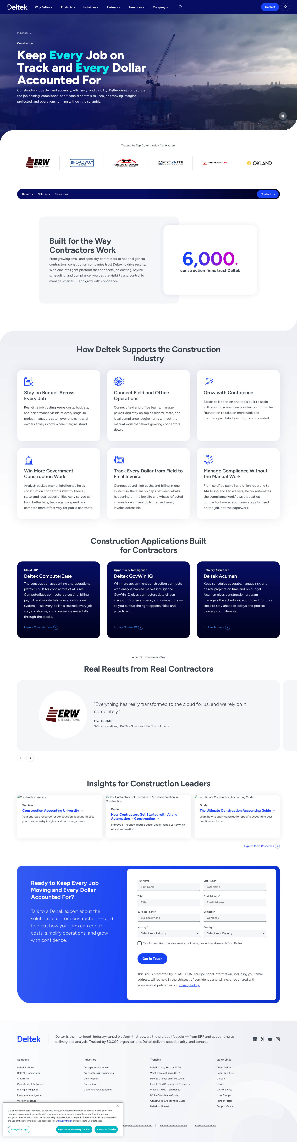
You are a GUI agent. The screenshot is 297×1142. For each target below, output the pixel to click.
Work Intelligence (26, 1100)
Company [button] (160, 8)
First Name (143, 880)
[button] (30, 758)
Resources (61, 194)
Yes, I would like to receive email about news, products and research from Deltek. (193, 943)
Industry (142, 927)
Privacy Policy (65, 1120)
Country (208, 927)
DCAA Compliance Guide (164, 1095)
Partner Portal (224, 1100)
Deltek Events (224, 1089)
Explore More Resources (259, 846)
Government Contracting (98, 1089)
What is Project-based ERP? (165, 1073)
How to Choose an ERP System (167, 1078)
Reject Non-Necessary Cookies (74, 1129)
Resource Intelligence (29, 1095)
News (220, 1084)
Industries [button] (91, 8)
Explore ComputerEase (38, 627)
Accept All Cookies (106, 1129)
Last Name (209, 880)
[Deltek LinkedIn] (255, 1039)
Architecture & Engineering (99, 1073)
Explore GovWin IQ (125, 627)
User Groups (224, 1095)
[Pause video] (283, 116)
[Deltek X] (263, 1039)
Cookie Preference (205, 1125)
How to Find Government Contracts (170, 1084)
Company (209, 911)
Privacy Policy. (189, 985)
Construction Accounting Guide (168, 1100)
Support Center (225, 1106)
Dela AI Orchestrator (28, 1073)
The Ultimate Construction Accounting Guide (236, 810)
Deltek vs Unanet (159, 1106)
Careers (221, 1078)
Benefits (27, 194)
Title (140, 896)
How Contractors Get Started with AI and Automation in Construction (144, 816)
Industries (23, 32)
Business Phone (146, 911)
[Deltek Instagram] (278, 1039)
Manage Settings (19, 1129)
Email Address (211, 896)
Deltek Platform (25, 1067)
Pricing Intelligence (27, 1089)
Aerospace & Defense (96, 1067)
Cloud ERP (23, 1078)
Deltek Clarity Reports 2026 (165, 1067)
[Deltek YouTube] (270, 1039)
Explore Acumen (214, 627)
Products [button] (68, 8)
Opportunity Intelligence (30, 1084)
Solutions (44, 194)
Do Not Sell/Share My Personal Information (128, 1125)
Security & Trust (225, 1073)
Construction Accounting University (51, 810)
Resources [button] (137, 8)
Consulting (90, 1084)
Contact (270, 7)
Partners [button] (113, 8)
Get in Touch (152, 959)
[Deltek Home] (17, 7)
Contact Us (268, 194)
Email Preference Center (173, 1125)
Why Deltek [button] (44, 8)
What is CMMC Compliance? (166, 1089)
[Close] (117, 1106)
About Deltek (224, 1067)
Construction (91, 1078)
